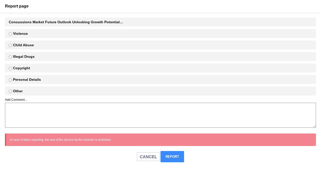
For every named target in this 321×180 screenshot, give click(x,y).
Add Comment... (16, 100)
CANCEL (148, 156)
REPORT (172, 156)
